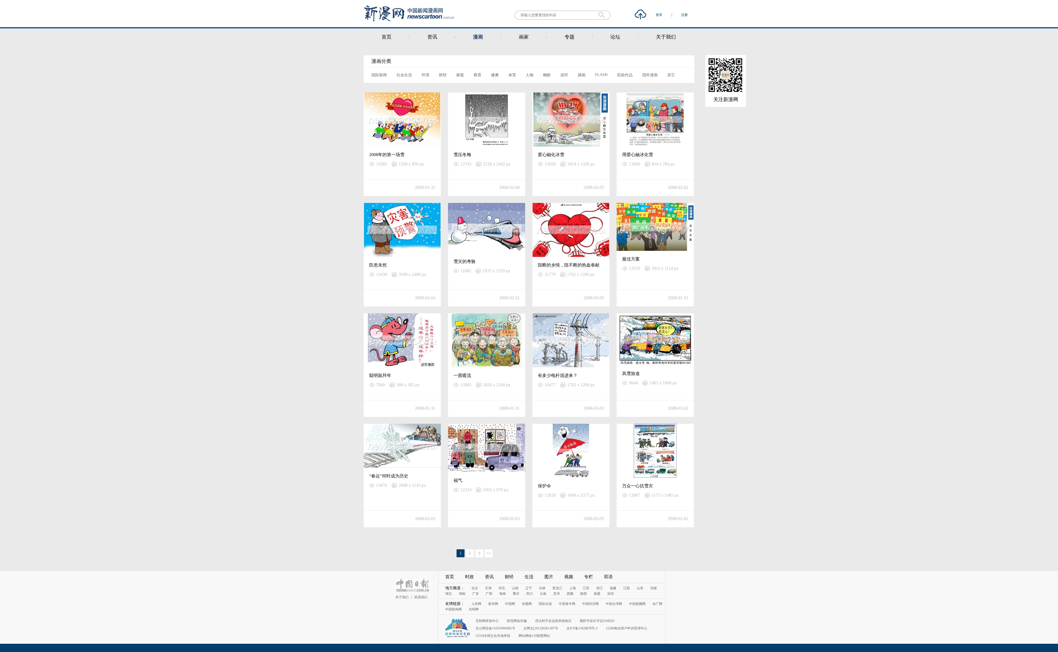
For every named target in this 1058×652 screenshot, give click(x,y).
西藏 (570, 594)
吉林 (542, 588)
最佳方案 (631, 259)
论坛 (615, 37)
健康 (495, 75)
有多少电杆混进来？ (557, 375)
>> (489, 553)
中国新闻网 (453, 609)
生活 (529, 576)
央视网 (527, 604)
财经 (443, 75)
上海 (572, 588)
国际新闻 (379, 75)
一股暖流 (462, 375)
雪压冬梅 (462, 154)
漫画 (478, 37)
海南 (502, 594)
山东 (640, 588)
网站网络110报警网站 (534, 636)
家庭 (460, 75)
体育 (512, 75)
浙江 (599, 588)
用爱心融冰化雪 (637, 154)
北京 (474, 588)
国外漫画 (650, 75)
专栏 (588, 576)
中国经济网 (590, 604)
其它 (671, 75)
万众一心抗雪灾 (637, 485)
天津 (488, 588)
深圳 (610, 594)
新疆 (597, 594)
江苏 (586, 588)
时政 (469, 576)
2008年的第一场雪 (386, 154)
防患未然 (378, 265)
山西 (515, 588)
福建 (613, 588)
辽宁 (528, 588)
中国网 (510, 604)
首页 (387, 37)
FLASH (601, 75)
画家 (524, 37)
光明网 (474, 609)
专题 (569, 37)
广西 (489, 594)
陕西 (583, 594)
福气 (458, 480)
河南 (653, 588)
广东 (475, 594)
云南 (543, 594)
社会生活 (404, 75)
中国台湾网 (614, 604)
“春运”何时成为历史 (388, 476)
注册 (684, 15)
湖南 (462, 594)
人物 (529, 75)
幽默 (547, 75)
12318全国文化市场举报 (493, 636)
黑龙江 (557, 588)
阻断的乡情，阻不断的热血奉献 (569, 265)
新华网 (493, 604)
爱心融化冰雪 (551, 154)
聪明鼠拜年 (380, 375)
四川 (529, 594)
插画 (581, 75)
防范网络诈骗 (517, 621)
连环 (564, 75)
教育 (477, 75)
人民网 (476, 604)
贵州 (556, 594)
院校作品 (625, 75)
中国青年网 (567, 604)
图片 (548, 576)
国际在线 (545, 604)
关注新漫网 (725, 99)
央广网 (657, 604)
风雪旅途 (631, 373)
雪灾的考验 (465, 261)
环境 (425, 75)
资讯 (432, 37)
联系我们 (421, 597)
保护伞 (544, 485)
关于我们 (666, 37)
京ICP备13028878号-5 (582, 628)
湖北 (448, 594)
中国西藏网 (637, 604)
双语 (608, 576)
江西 (626, 588)
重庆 (516, 594)
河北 (501, 588)
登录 (659, 15)
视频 (568, 576)
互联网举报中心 (487, 621)
